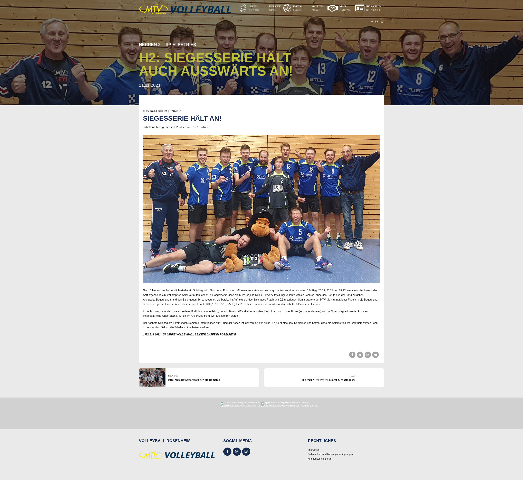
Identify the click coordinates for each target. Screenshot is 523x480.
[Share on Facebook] (352, 355)
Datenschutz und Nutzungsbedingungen (330, 454)
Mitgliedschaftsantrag (320, 458)
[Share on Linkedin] (368, 355)
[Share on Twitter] (360, 355)
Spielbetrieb (180, 44)
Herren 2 (150, 44)
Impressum (314, 449)
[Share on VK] (375, 355)
